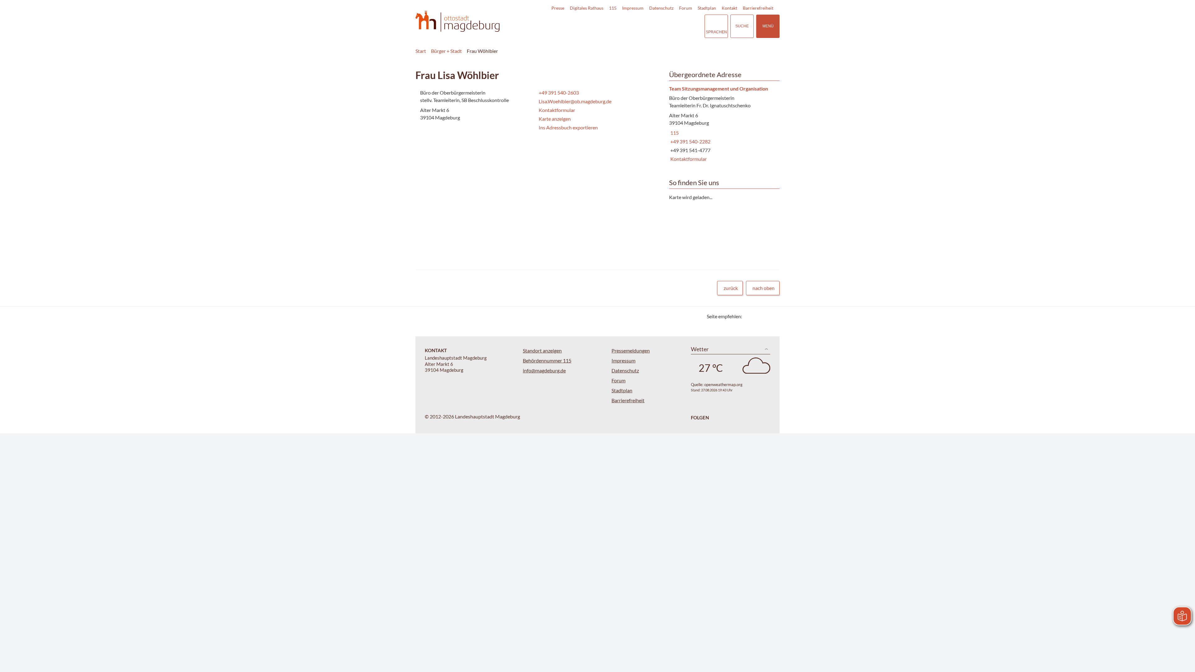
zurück (731, 288)
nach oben (763, 288)
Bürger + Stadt (446, 51)
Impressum (633, 8)
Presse (557, 8)
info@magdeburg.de (544, 370)
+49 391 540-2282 (689, 141)
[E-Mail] (765, 316)
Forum (685, 8)
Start (420, 51)
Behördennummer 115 (547, 360)
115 (612, 8)
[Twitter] (749, 316)
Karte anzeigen (555, 119)
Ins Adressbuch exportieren (568, 127)
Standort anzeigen (542, 350)
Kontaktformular (557, 110)
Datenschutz (661, 8)
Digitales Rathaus (586, 8)
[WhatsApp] (772, 316)
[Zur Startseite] (457, 21)
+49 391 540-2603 (558, 93)
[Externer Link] (656, 26)
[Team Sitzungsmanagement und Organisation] (722, 124)
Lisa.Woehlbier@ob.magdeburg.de (574, 101)
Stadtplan (707, 8)
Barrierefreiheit (758, 8)
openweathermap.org (723, 384)
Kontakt (729, 8)
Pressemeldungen (631, 350)
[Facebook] (757, 316)
